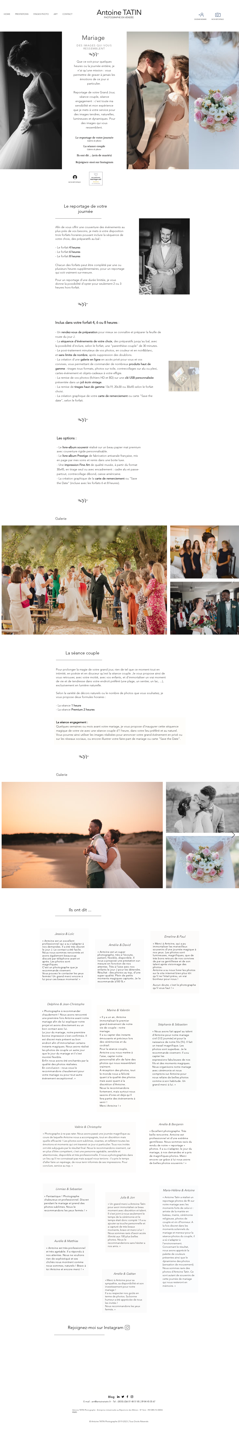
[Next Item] (233, 580)
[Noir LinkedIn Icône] (118, 1396)
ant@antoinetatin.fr (101, 1401)
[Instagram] (127, 1327)
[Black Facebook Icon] (127, 1396)
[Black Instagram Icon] (132, 1396)
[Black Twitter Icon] (123, 1396)
